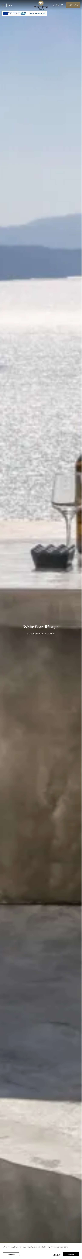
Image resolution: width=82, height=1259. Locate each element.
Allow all (71, 1254)
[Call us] (53, 5)
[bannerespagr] (24, 13)
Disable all (11, 1254)
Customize (56, 1254)
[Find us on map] (62, 5)
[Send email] (57, 5)
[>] (3, 5)
